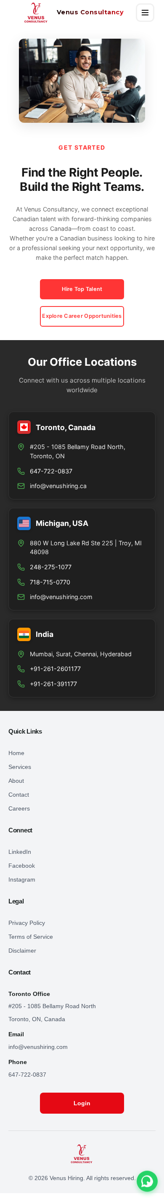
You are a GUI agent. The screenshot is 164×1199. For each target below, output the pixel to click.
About (16, 780)
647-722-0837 (27, 1074)
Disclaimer (22, 950)
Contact (18, 794)
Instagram (21, 879)
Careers (19, 808)
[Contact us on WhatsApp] (147, 1181)
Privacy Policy (26, 922)
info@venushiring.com (61, 596)
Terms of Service (30, 936)
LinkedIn (19, 851)
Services (19, 766)
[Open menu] (145, 13)
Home (16, 753)
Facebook (21, 865)
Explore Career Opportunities (82, 316)
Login (82, 1103)
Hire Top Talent (82, 289)
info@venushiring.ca (58, 485)
